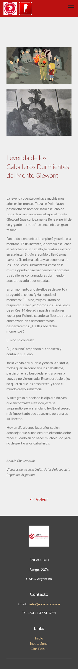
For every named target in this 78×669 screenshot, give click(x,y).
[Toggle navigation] (71, 7)
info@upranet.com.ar (44, 604)
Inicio (39, 638)
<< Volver (39, 499)
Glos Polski (39, 648)
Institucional (39, 643)
